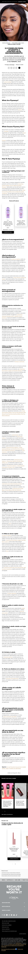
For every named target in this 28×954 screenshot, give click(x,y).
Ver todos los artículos (7, 814)
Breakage (6, 131)
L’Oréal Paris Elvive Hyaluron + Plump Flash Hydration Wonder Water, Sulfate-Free (13, 461)
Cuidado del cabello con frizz (14, 44)
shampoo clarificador (19, 361)
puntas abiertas (16, 277)
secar (10, 523)
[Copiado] (14, 68)
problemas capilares (15, 259)
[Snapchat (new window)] (14, 915)
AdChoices (18, 943)
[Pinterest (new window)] (11, 915)
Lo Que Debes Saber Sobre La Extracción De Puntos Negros (11, 874)
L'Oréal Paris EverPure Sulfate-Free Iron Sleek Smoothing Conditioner (13, 192)
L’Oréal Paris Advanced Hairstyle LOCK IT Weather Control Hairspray (12, 316)
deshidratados (15, 434)
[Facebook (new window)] (2, 915)
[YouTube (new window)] (7, 915)
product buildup (7, 81)
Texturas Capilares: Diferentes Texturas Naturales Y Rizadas (11, 875)
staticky (20, 109)
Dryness (3, 140)
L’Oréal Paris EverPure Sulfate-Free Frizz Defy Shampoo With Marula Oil (14, 412)
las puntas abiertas (8, 657)
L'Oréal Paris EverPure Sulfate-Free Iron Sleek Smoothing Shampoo (12, 185)
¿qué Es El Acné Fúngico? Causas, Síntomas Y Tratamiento (11, 872)
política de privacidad (14, 944)
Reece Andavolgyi (10, 64)
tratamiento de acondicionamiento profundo (12, 483)
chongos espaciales (11, 593)
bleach (24, 132)
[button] (1, 236)
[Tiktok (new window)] (16, 915)
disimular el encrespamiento (12, 678)
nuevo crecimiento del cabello (9, 716)
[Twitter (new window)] (9, 915)
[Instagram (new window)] (4, 915)
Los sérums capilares (6, 535)
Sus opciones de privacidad (8, 949)
